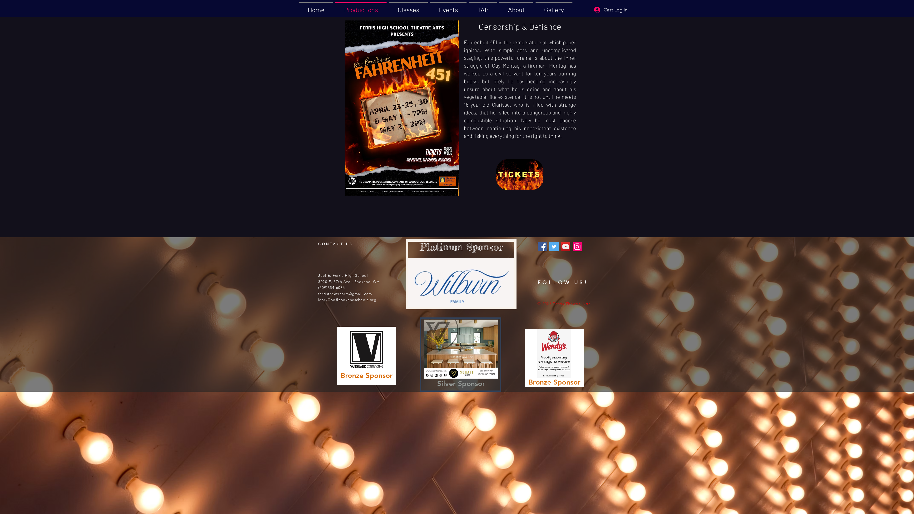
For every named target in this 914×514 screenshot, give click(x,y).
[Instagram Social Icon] (577, 246)
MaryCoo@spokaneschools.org (347, 299)
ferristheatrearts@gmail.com (345, 294)
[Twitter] (554, 246)
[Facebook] (542, 246)
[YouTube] (565, 246)
